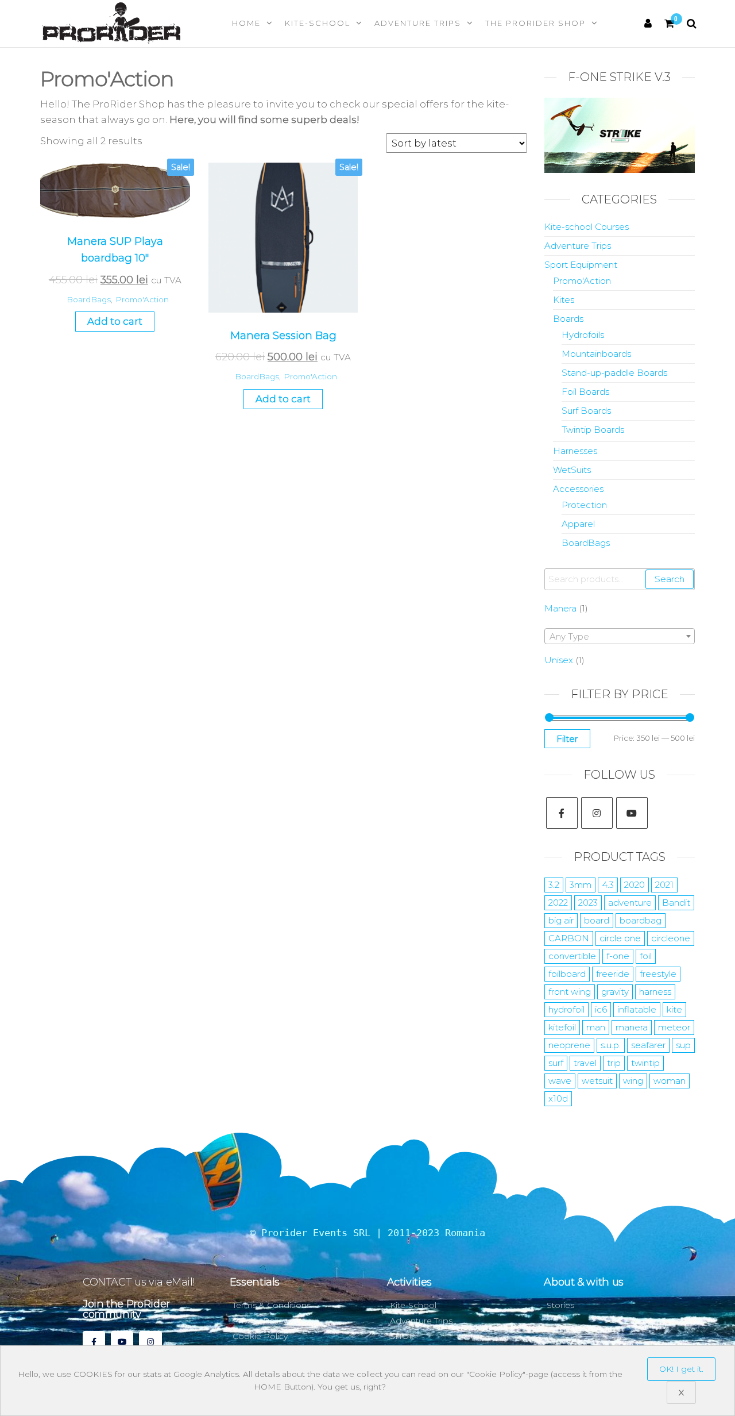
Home (246, 23)
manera (632, 1027)
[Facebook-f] (94, 1342)
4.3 (608, 884)
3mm (580, 884)
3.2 (553, 884)
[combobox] (619, 636)
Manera (560, 608)
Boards (568, 318)
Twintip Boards (593, 429)
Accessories (578, 488)
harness (655, 991)
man (595, 1027)
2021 (664, 884)
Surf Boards (586, 410)
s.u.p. (611, 1045)
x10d (558, 1098)
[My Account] (648, 23)
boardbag (641, 920)
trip (614, 1062)
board (596, 920)
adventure (630, 902)
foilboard (567, 973)
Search (669, 579)
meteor (674, 1027)
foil (646, 956)
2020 (634, 884)
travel (585, 1062)
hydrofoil (566, 1009)
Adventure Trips (417, 23)
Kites (563, 299)
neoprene (569, 1045)
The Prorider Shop (535, 23)
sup (683, 1045)
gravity (615, 991)
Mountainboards (596, 353)
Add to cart (114, 321)
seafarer (648, 1045)
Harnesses (575, 450)
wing (633, 1080)
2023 (588, 902)
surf (555, 1062)
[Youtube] (632, 813)
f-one (617, 956)
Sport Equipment (580, 264)
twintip (645, 1062)
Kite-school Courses (586, 226)
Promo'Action (142, 299)
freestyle (658, 973)
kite (674, 1009)
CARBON (568, 938)
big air (561, 920)
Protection (584, 504)
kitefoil (562, 1027)
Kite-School (317, 23)
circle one (620, 938)
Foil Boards (585, 391)
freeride (612, 973)
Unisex (558, 660)
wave (559, 1080)
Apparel (578, 523)
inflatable (636, 1009)
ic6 (601, 1009)
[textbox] (620, 637)
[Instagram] (597, 813)
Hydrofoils (583, 334)
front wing (569, 991)
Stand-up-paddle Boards (614, 372)
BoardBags (89, 299)
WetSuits (572, 469)
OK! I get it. (681, 1369)
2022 (558, 902)
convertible (572, 956)
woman (669, 1080)
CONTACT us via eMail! (138, 1282)
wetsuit (597, 1080)
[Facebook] (562, 813)
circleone (670, 938)
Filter (567, 738)
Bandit (676, 902)
